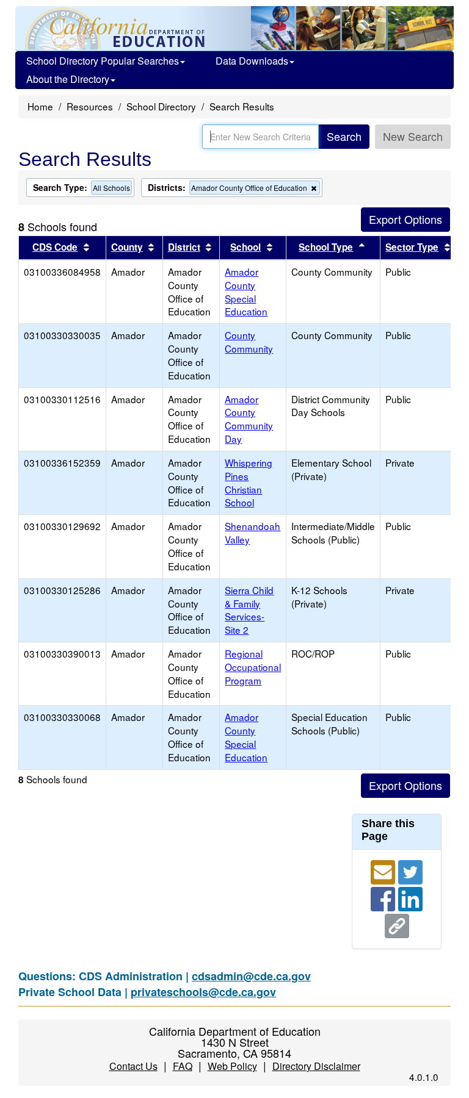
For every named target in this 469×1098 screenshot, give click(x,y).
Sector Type (411, 247)
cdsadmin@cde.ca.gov (251, 976)
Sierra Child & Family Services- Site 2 (249, 610)
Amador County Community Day (249, 419)
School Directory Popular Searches (102, 61)
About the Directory (67, 79)
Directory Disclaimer (316, 1066)
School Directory (161, 106)
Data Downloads (252, 61)
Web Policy (232, 1066)
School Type (326, 247)
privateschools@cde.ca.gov (203, 992)
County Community (249, 341)
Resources (90, 106)
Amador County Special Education (246, 291)
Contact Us (133, 1066)
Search (344, 136)
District (184, 247)
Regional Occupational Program (253, 667)
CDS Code (55, 247)
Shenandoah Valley (252, 532)
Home (40, 106)
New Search (413, 136)
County (127, 247)
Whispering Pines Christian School (248, 482)
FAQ (182, 1066)
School (245, 247)
